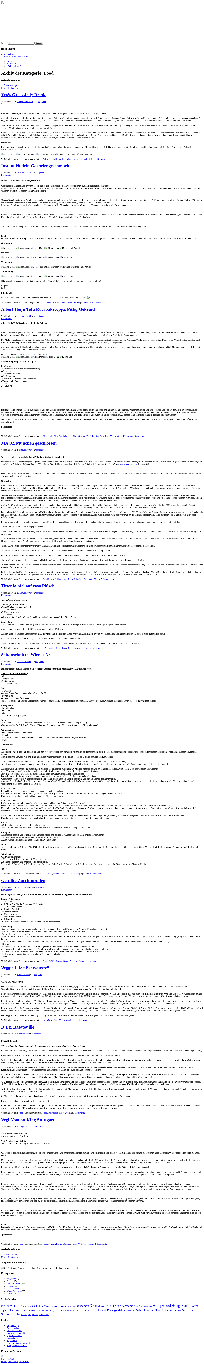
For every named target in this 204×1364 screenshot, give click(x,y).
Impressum (11, 63)
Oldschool (89, 1310)
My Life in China (14, 1335)
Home (9, 61)
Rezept (70, 648)
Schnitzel (65, 874)
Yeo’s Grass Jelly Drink (23, 94)
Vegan (113, 436)
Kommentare (107, 579)
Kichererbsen (60, 648)
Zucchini (73, 961)
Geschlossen (48, 579)
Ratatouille (53, 1113)
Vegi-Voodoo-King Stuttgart (28, 1119)
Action (15, 1305)
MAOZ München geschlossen (29, 443)
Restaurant (88, 579)
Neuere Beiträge (9, 88)
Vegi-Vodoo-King (86, 1244)
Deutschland (71, 1306)
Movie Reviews (14, 1291)
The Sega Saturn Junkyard (18, 1343)
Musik (9, 1294)
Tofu (107, 436)
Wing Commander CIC (17, 1345)
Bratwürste (47, 1020)
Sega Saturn (190, 1310)
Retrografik (151, 1310)
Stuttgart (66, 1244)
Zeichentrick (44, 1315)
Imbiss (58, 579)
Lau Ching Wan (52, 1311)
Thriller (15, 1314)
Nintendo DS (77, 1311)
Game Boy (138, 1306)
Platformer (129, 1310)
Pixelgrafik (115, 1310)
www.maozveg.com (129, 464)
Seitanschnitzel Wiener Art (26, 654)
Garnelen (47, 302)
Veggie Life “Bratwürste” (25, 967)
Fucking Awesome (122, 1306)
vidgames (42, 101)
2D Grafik (5, 1306)
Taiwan (69, 159)
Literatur (10, 1286)
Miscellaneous (13, 1289)
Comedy (55, 1306)
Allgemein (11, 1279)
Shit (200, 1311)
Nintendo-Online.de (10, 1359)
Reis (102, 436)
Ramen (77, 302)
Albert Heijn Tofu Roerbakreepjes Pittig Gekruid (48, 309)
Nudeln (69, 302)
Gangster (145, 1306)
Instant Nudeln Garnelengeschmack (35, 165)
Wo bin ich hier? (14, 66)
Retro (138, 1310)
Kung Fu (43, 1310)
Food (21, 159)
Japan (4, 1310)
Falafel (51, 648)
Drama (95, 1305)
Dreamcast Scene (14, 1330)
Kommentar (102, 159)
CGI (34, 1306)
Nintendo (67, 1310)
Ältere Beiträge (9, 85)
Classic (47, 1306)
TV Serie (24, 1315)
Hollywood (162, 1305)
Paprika (95, 436)
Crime (62, 1305)
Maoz (70, 579)
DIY (44, 648)
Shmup (6, 1314)
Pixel (102, 1310)
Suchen (4, 43)
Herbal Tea (60, 159)
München (78, 579)
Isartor (64, 579)
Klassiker (14, 1310)
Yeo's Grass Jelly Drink (84, 159)
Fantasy (103, 1306)
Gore (150, 1306)
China (51, 159)
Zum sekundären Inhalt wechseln (15, 56)
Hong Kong (181, 1305)
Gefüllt (51, 961)
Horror (194, 1306)
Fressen (51, 1244)
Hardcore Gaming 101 (16, 1333)
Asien (45, 159)
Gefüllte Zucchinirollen (23, 880)
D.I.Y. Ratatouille (17, 1026)
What (119, 436)
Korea (36, 1311)
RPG (159, 1311)
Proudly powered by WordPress (15, 1361)
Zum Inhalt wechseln (10, 54)
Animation (26, 1306)
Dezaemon (82, 1306)
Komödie (27, 1310)
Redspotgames (13, 1338)
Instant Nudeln (58, 302)
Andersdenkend (14, 1328)
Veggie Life (71, 1020)
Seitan (72, 874)
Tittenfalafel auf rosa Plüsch (28, 585)
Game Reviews (13, 1284)
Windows (35, 1315)
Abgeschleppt (13, 1325)
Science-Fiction (172, 1310)
